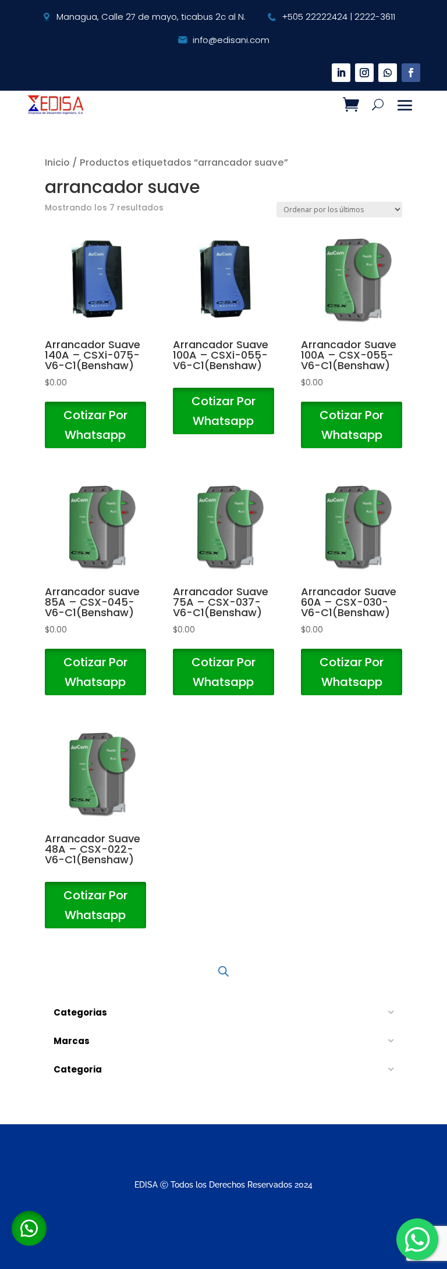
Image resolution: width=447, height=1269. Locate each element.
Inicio (57, 162)
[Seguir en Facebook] (411, 72)
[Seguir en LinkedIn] (341, 72)
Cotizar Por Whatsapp (95, 425)
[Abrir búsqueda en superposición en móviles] (223, 971)
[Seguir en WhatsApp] (387, 72)
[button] (29, 1228)
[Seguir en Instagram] (364, 72)
